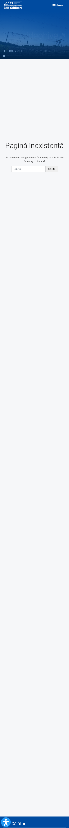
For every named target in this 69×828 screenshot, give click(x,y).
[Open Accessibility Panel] (6, 822)
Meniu (59, 5)
